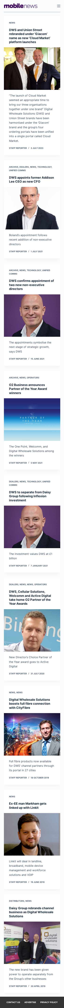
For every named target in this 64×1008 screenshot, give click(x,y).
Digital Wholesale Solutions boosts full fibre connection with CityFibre (29, 703)
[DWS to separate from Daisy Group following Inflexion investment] (32, 527)
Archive (13, 167)
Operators (33, 377)
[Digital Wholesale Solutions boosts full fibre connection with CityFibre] (32, 734)
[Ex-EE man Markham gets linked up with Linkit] (32, 834)
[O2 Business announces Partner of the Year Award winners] (32, 419)
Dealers (24, 167)
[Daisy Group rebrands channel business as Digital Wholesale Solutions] (32, 943)
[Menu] (58, 6)
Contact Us (13, 1002)
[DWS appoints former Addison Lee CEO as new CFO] (32, 208)
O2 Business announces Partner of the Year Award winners (28, 389)
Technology (44, 167)
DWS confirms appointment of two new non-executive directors (31, 285)
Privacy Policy (49, 1002)
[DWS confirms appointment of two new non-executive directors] (32, 315)
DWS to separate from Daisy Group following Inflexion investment (30, 496)
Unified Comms (17, 170)
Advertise (30, 1002)
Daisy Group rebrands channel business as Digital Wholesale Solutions (31, 912)
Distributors (16, 901)
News (12, 22)
